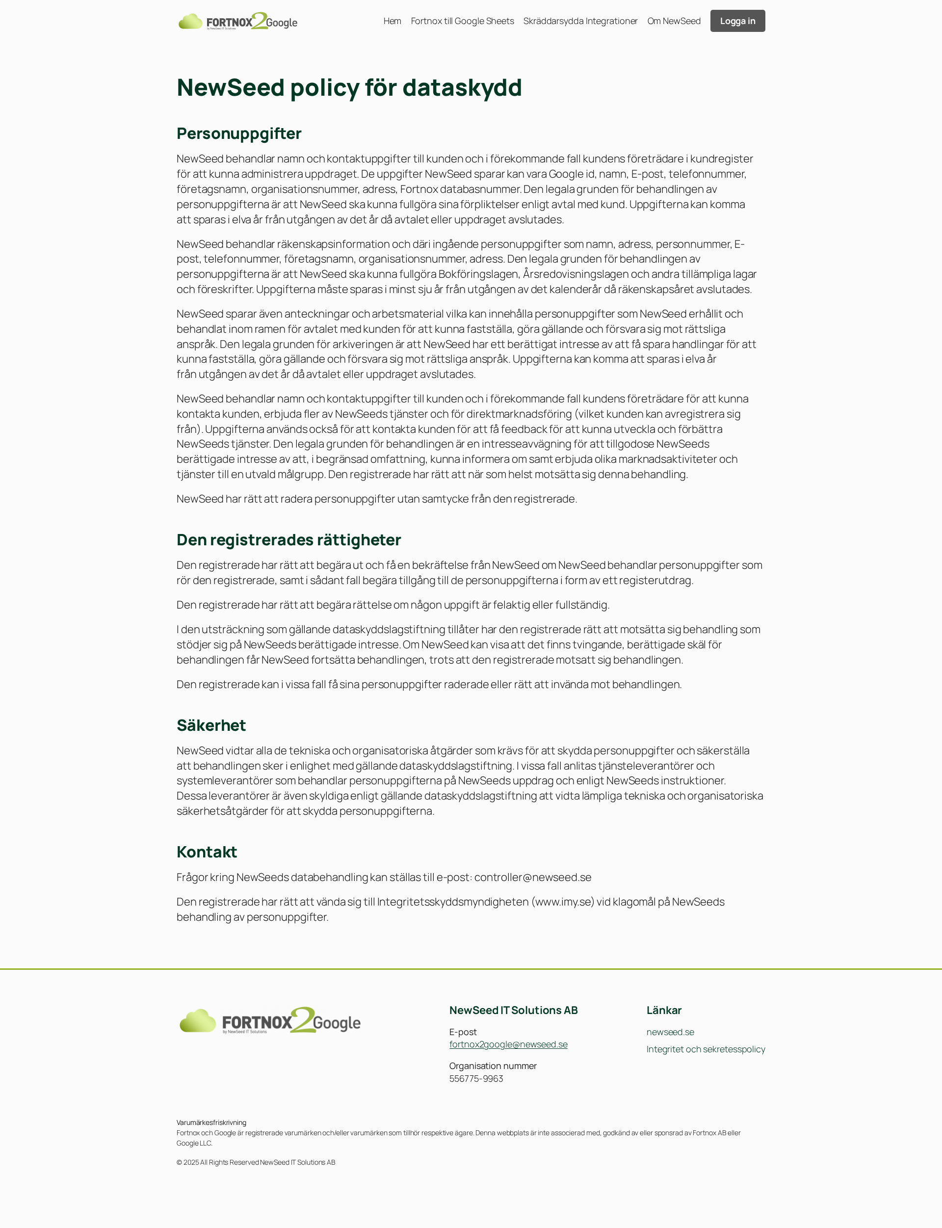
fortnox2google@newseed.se (508, 1044)
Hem (393, 21)
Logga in (738, 21)
